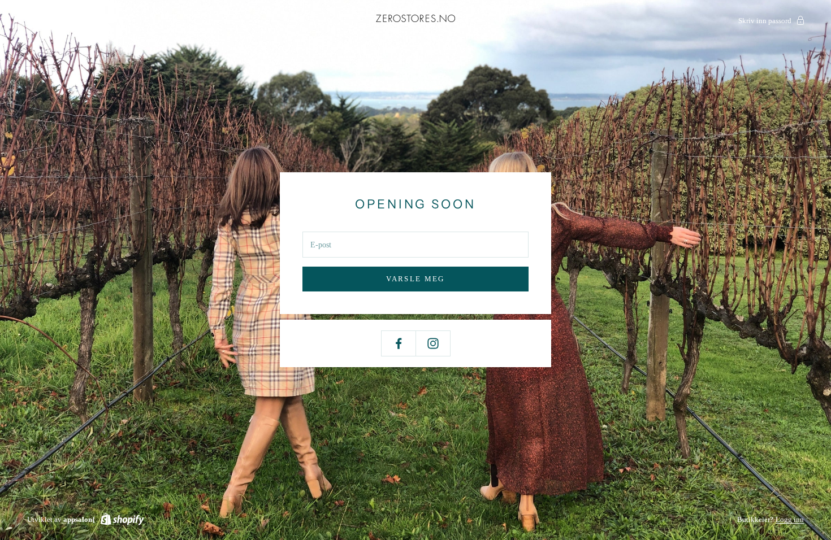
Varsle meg (415, 279)
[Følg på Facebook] (399, 343)
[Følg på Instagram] (433, 343)
